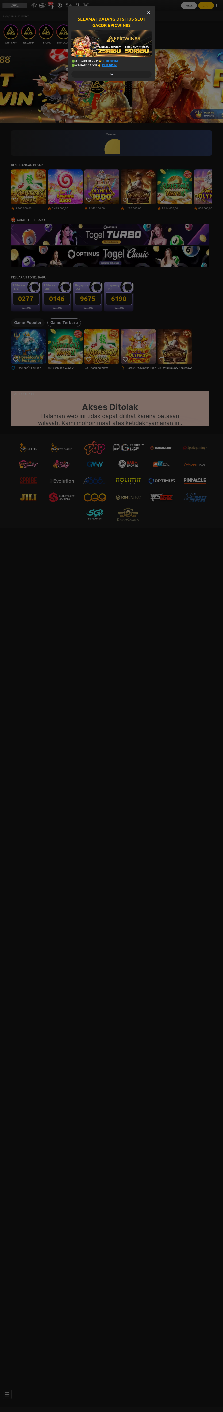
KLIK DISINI (110, 61)
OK (111, 74)
